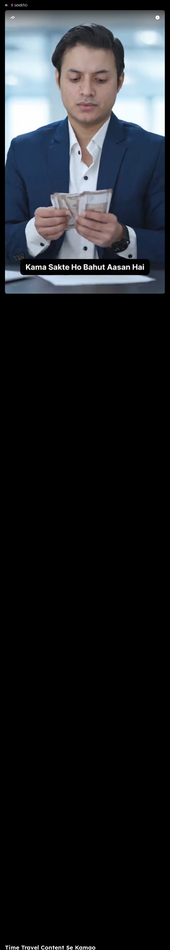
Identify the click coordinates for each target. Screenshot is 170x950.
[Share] (12, 17)
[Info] (157, 17)
